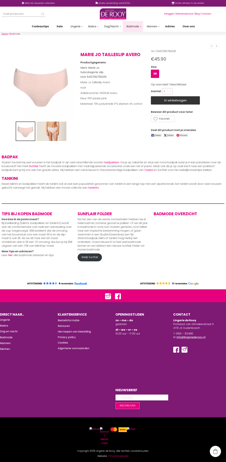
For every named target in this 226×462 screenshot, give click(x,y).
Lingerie (5, 320)
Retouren (64, 326)
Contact (206, 13)
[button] (163, 118)
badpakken (111, 162)
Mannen (5, 343)
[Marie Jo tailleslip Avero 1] (51, 131)
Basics (4, 326)
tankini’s (93, 188)
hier (10, 255)
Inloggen (169, 13)
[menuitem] (211, 46)
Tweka (148, 170)
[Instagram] (108, 296)
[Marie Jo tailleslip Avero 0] (25, 131)
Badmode (6, 337)
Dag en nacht (9, 331)
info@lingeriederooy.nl (191, 337)
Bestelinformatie (68, 320)
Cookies (63, 343)
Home (5, 33)
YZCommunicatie (118, 456)
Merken (5, 349)
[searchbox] (23, 14)
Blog (197, 13)
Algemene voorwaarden (73, 348)
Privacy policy (67, 337)
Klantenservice (184, 13)
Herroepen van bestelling (74, 331)
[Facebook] (118, 296)
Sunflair (34, 166)
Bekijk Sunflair (90, 257)
